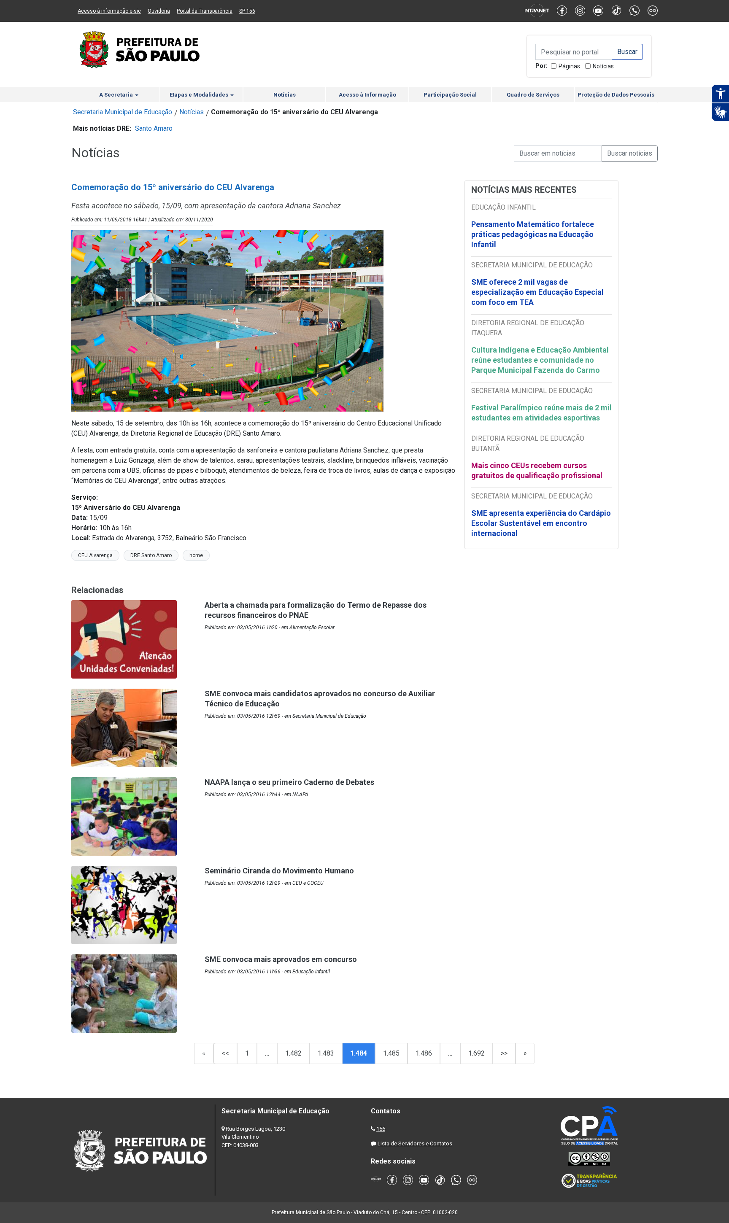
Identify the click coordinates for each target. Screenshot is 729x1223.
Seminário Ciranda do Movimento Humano (279, 870)
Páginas (569, 66)
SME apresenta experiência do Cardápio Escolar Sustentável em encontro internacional (541, 523)
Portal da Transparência (204, 11)
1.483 (326, 1053)
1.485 (391, 1053)
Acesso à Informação (367, 95)
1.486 (424, 1053)
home (196, 555)
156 (380, 1129)
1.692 (476, 1053)
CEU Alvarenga (95, 555)
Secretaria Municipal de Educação (122, 112)
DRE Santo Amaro (151, 555)
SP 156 (247, 11)
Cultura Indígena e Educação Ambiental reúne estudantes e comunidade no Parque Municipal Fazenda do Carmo (540, 359)
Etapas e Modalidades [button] (200, 95)
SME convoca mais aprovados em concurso (281, 959)
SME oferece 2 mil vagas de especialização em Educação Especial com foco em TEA (537, 292)
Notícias (603, 66)
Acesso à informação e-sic (109, 11)
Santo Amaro (154, 128)
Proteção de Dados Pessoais (616, 95)
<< (225, 1053)
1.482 (293, 1053)
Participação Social (450, 95)
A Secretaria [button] (116, 95)
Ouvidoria (159, 11)
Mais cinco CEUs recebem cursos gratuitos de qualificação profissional (536, 470)
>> (504, 1053)
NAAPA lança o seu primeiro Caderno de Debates (289, 782)
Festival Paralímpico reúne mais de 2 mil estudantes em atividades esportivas (541, 412)
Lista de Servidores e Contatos (415, 1143)
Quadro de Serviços (533, 95)
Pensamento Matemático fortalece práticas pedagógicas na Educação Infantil (532, 234)
